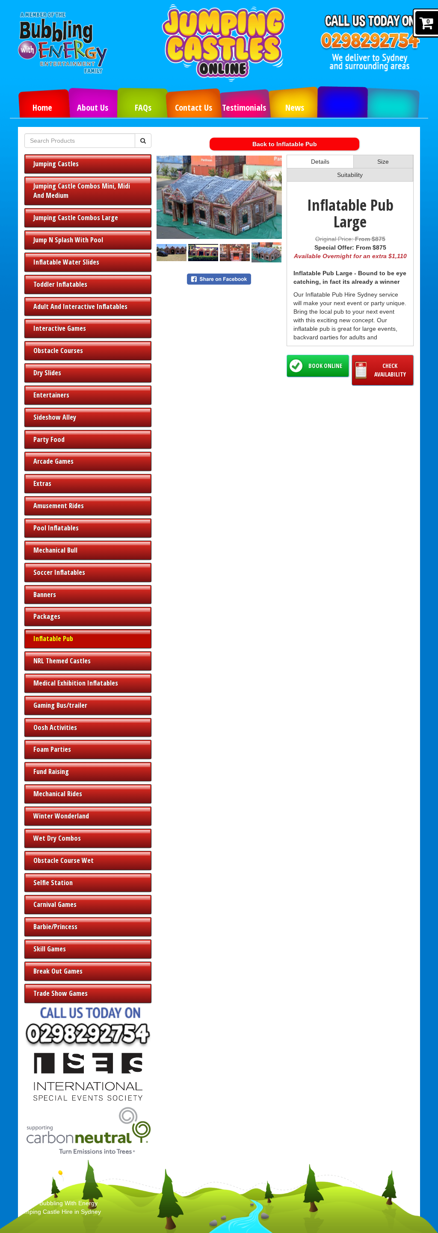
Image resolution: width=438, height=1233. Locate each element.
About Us (92, 107)
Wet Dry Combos (57, 838)
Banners (44, 594)
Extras (42, 483)
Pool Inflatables (56, 528)
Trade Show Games (60, 993)
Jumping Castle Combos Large (75, 217)
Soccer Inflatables (59, 572)
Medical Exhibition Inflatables (75, 683)
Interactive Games (59, 328)
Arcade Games (53, 461)
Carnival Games (55, 904)
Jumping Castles (56, 163)
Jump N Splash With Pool (68, 239)
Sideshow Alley (54, 417)
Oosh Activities (55, 727)
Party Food (49, 439)
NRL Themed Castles (62, 660)
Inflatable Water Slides (66, 262)
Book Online (325, 366)
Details (320, 161)
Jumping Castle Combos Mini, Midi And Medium (81, 190)
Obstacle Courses (58, 350)
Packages (46, 616)
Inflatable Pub (53, 638)
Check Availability (390, 370)
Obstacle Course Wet (63, 860)
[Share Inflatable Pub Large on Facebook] (219, 278)
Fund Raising (51, 771)
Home (42, 107)
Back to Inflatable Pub (284, 144)
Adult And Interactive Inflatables (80, 306)
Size (383, 161)
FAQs (143, 107)
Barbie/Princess (55, 926)
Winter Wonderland (61, 816)
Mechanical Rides (57, 793)
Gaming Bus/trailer (60, 705)
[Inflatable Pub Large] (219, 197)
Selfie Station (53, 882)
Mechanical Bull (55, 550)
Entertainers (51, 395)
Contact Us (193, 107)
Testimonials (244, 107)
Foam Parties (52, 749)
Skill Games (49, 948)
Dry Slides (47, 372)
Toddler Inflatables (60, 284)
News (294, 107)
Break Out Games (58, 971)
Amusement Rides (58, 505)
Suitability (350, 174)
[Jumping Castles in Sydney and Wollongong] (229, 43)
